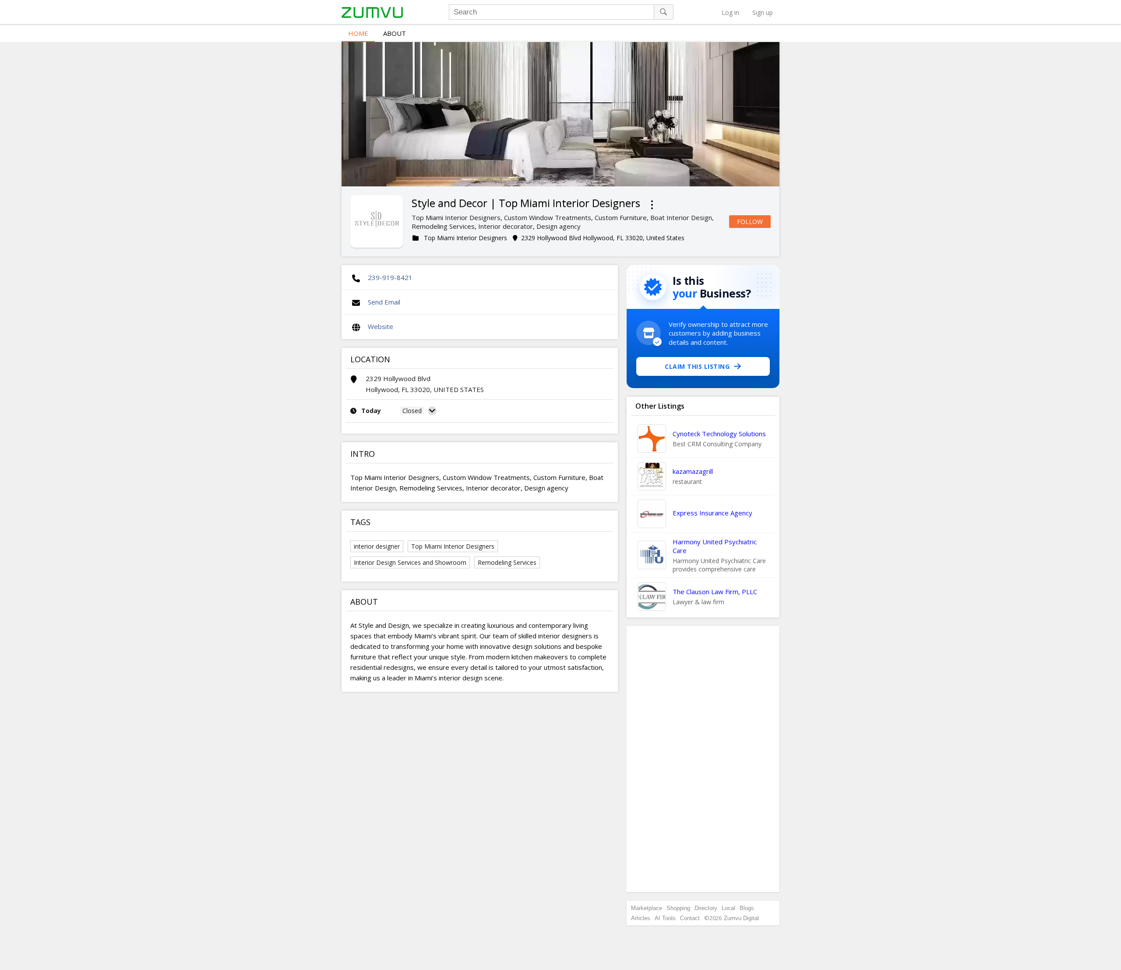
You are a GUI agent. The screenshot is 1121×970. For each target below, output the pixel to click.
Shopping (678, 908)
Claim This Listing (697, 366)
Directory (705, 908)
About (394, 33)
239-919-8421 (390, 277)
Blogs (747, 908)
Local (728, 908)
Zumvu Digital (741, 918)
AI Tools (665, 918)
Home (358, 33)
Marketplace (646, 908)
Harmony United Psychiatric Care (715, 546)
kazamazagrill (693, 471)
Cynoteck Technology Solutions (719, 433)
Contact (690, 918)
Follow (750, 221)
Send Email (384, 302)
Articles (640, 918)
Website (380, 326)
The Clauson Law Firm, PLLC (715, 591)
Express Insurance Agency (712, 512)
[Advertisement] (703, 759)
